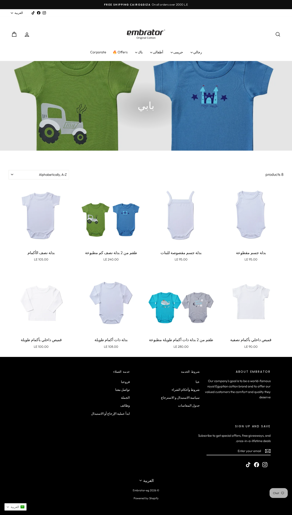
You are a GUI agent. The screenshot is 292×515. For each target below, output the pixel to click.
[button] (15, 507)
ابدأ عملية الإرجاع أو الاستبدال (110, 414)
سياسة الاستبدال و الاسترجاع (180, 398)
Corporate (98, 52)
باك (140, 52)
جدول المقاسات (189, 405)
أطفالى (157, 52)
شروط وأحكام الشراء (186, 390)
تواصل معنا (122, 390)
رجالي (197, 52)
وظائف (125, 405)
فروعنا (125, 382)
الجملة (125, 398)
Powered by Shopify (146, 498)
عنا (198, 382)
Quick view (250, 243)
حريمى (178, 52)
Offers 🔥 (120, 52)
